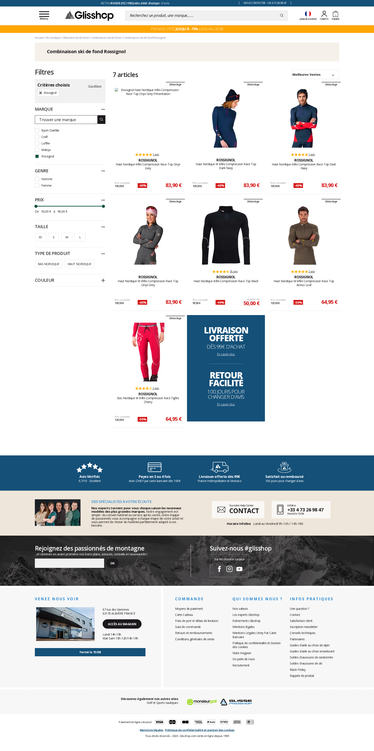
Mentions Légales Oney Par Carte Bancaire (254, 635)
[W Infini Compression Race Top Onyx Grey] (148, 235)
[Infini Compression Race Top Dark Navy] (304, 118)
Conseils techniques (303, 633)
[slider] (35, 206)
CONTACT (244, 510)
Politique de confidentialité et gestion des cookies (199, 730)
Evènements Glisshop (246, 621)
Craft (44, 137)
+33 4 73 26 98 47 (305, 509)
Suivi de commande (188, 627)
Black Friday (297, 670)
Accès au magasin (122, 624)
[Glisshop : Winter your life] (89, 15)
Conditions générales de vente (194, 639)
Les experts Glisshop (245, 615)
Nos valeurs (240, 609)
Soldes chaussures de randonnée (311, 657)
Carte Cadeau (184, 615)
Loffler (45, 143)
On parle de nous (243, 659)
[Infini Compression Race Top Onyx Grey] (148, 118)
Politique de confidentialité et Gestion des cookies (256, 645)
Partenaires (297, 639)
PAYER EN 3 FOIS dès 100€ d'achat (135, 3)
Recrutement (241, 665)
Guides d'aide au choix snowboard (312, 651)
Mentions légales (243, 627)
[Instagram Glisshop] (229, 569)
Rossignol (47, 156)
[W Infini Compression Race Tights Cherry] (148, 352)
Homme (46, 179)
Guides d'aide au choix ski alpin (309, 645)
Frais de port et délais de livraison (196, 621)
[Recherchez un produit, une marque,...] (281, 15)
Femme (46, 185)
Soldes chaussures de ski (306, 663)
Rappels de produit (302, 676)
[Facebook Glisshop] (219, 569)
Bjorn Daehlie (50, 130)
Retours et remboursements (193, 633)
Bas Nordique (48, 264)
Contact (295, 615)
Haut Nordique (79, 264)
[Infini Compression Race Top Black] (226, 235)
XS (40, 237)
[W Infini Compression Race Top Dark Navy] (226, 118)
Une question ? (299, 609)
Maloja (45, 150)
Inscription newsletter (304, 627)
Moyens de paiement (189, 609)
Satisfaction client (301, 621)
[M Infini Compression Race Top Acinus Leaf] (304, 235)
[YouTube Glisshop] (239, 569)
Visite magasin (241, 653)
